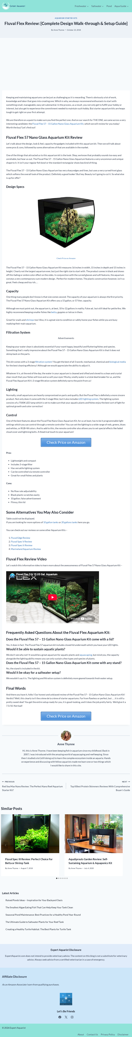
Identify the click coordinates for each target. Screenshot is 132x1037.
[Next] (118, 845)
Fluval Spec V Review (21, 541)
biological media (117, 361)
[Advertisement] (66, 66)
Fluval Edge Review (20, 537)
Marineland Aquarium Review (26, 549)
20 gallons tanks (69, 522)
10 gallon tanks (50, 522)
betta (54, 312)
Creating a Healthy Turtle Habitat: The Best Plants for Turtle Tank (38, 929)
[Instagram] (72, 1017)
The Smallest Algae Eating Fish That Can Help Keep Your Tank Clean (39, 907)
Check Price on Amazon (66, 258)
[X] (66, 1017)
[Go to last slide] (5, 845)
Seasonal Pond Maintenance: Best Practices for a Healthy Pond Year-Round (43, 914)
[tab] (56, 878)
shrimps (30, 319)
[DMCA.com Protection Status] (66, 999)
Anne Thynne (59, 30)
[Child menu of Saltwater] (97, 6)
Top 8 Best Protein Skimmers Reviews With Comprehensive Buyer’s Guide (100, 786)
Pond (109, 6)
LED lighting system (88, 398)
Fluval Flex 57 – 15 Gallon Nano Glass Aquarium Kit (58, 123)
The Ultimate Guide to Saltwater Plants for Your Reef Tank (35, 921)
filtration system (43, 361)
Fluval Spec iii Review (21, 545)
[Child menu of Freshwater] (81, 6)
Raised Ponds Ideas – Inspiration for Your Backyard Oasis (34, 900)
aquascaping (86, 654)
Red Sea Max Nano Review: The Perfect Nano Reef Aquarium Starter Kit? (32, 786)
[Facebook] (60, 1017)
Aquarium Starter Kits (66, 18)
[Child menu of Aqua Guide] (121, 6)
